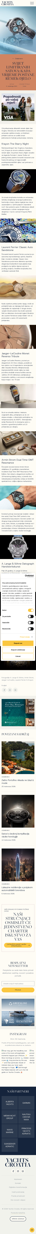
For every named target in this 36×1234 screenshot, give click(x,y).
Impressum (18, 1179)
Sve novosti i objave (18, 1200)
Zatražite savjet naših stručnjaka (16, 945)
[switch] (31, 616)
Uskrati (18, 656)
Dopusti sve (18, 643)
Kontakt (18, 1183)
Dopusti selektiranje (18, 650)
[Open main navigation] (31, 3)
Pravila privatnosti (18, 1196)
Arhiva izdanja (18, 1219)
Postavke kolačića (18, 1213)
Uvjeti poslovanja (18, 1192)
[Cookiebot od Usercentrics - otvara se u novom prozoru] (25, 576)
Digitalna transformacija (18, 1187)
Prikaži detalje (25, 637)
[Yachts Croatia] (8, 3)
